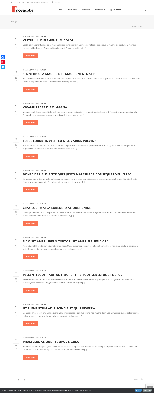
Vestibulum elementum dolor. (49, 40)
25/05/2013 (43, 36)
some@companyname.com (39, 2)
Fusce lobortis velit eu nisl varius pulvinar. (61, 141)
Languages (57, 2)
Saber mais (147, 390)
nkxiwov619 (29, 36)
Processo (86, 10)
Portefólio (100, 10)
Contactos (117, 10)
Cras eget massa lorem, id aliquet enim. (57, 208)
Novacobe (72, 10)
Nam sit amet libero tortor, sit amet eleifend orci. (67, 241)
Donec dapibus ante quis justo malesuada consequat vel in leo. (77, 174)
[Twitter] (2, 66)
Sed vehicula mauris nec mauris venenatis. (59, 74)
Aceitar (138, 390)
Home (60, 10)
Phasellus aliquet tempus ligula (51, 342)
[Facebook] (2, 57)
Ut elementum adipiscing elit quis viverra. (59, 308)
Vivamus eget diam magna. (45, 107)
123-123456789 (19, 2)
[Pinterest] (2, 62)
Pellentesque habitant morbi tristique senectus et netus (72, 275)
